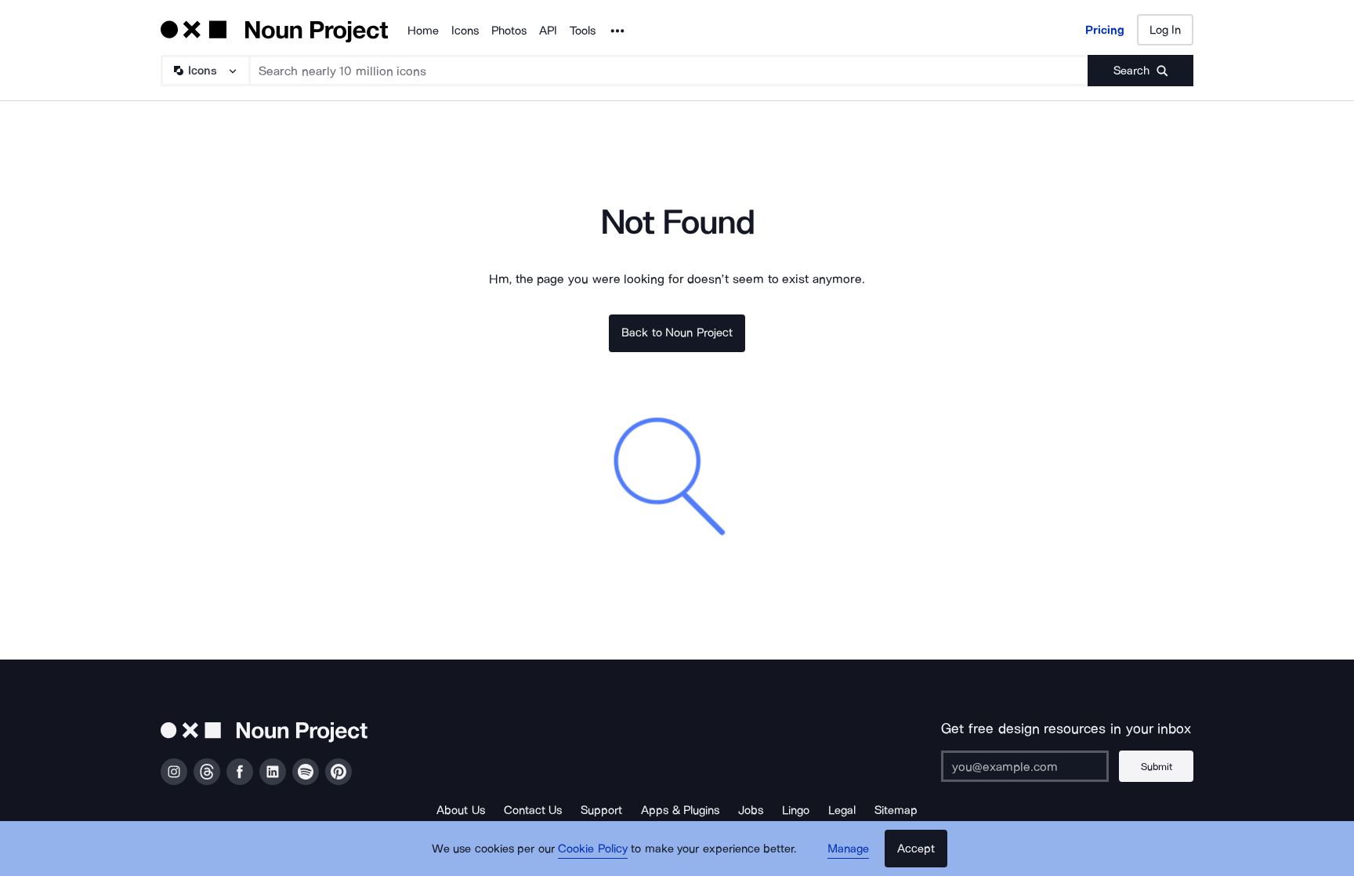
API (548, 31)
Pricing (1104, 30)
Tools (583, 31)
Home (423, 31)
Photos (509, 31)
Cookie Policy (593, 848)
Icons (465, 31)
